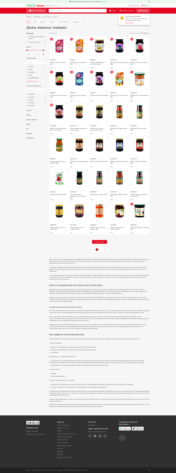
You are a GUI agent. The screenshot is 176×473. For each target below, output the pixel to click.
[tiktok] (105, 436)
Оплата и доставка (63, 425)
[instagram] (95, 436)
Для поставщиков (62, 442)
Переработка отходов (64, 445)
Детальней (104, 1)
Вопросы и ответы (32, 431)
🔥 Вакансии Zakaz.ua (64, 457)
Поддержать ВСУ (50, 5)
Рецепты (60, 448)
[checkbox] (27, 36)
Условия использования (64, 437)
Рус (58, 5)
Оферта (59, 431)
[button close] (149, 1)
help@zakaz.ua (92, 425)
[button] (134, 5)
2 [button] (99, 249)
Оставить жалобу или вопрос (35, 434)
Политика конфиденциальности (67, 434)
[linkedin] (100, 436)
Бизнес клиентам (62, 440)
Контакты (60, 451)
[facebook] (90, 436)
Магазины (60, 454)
